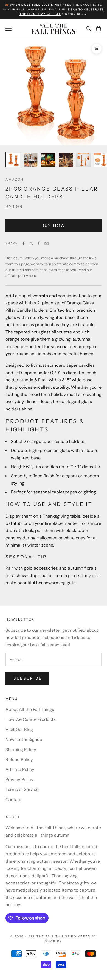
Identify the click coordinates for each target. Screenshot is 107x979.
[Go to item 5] (83, 159)
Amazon (14, 179)
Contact (13, 799)
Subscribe (27, 678)
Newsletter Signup (23, 739)
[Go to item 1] (13, 159)
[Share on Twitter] (31, 243)
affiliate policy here (20, 275)
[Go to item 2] (30, 159)
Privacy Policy (19, 779)
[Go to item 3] (48, 159)
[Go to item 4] (66, 159)
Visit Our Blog (19, 729)
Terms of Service (22, 789)
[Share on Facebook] (23, 243)
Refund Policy (19, 759)
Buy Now (53, 225)
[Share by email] (46, 243)
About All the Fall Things (29, 709)
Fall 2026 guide (31, 9)
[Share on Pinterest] (39, 243)
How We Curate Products (30, 719)
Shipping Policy (20, 749)
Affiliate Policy (19, 769)
